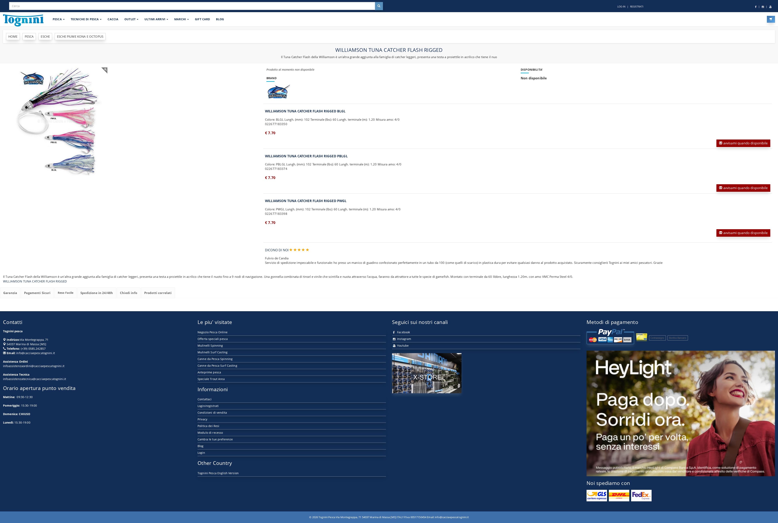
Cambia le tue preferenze (215, 439)
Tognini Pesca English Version (218, 473)
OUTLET (130, 19)
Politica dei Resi (208, 426)
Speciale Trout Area (211, 379)
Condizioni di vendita (212, 412)
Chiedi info (128, 293)
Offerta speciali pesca (213, 339)
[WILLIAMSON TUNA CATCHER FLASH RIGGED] (56, 121)
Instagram (403, 339)
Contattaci (205, 399)
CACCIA (113, 19)
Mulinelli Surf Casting (213, 352)
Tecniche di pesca (85, 19)
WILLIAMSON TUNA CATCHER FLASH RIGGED (35, 281)
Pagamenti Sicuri (37, 293)
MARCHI (180, 19)
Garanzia (10, 293)
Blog (201, 446)
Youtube (402, 345)
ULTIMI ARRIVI (155, 19)
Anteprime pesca (209, 372)
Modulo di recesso (210, 433)
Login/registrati (208, 406)
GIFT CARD (202, 19)
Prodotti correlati (158, 293)
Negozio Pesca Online (213, 332)
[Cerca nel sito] (379, 6)
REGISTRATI (636, 6)
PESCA (58, 19)
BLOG (220, 19)
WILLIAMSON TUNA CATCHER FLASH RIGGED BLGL (305, 111)
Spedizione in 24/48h (96, 293)
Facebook (403, 332)
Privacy (202, 419)
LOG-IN (621, 6)
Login (201, 453)
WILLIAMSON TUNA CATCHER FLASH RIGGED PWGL (306, 201)
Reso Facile (66, 293)
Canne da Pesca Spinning (215, 359)
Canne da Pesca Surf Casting (217, 365)
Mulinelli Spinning (210, 345)
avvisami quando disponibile (744, 143)
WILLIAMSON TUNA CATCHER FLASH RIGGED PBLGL (306, 156)
